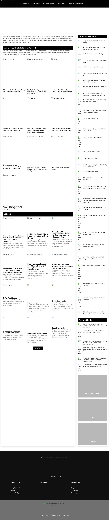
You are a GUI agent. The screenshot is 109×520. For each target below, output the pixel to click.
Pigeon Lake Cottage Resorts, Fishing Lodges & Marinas (13, 129)
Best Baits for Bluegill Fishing (91, 151)
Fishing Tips (26, 3)
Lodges (58, 3)
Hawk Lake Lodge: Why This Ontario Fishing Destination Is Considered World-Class (13, 270)
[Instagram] (57, 472)
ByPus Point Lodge (10, 298)
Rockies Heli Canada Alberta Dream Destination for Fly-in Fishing (37, 236)
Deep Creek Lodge (58, 328)
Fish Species (36, 3)
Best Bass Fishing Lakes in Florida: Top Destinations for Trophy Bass (37, 169)
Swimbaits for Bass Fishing (91, 171)
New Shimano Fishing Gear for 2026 (94, 265)
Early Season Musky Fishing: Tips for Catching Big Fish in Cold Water (13, 207)
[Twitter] (103, 4)
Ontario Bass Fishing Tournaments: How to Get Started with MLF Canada (12, 166)
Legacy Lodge (32, 303)
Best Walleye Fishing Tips (90, 118)
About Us (71, 3)
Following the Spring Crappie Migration (94, 86)
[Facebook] (100, 4)
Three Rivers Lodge (59, 301)
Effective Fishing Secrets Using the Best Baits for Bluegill (14, 91)
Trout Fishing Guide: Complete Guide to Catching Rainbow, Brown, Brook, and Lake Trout (95, 200)
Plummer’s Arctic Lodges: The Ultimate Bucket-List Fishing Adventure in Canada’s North (36, 267)
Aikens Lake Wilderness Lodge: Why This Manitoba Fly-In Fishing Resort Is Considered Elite (61, 235)
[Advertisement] (54, 19)
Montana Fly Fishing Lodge (37, 333)
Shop (63, 3)
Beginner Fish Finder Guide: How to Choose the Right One (61, 91)
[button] (38, 348)
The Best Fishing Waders (90, 158)
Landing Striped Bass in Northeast (93, 67)
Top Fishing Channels (48, 3)
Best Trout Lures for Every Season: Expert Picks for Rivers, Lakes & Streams (36, 130)
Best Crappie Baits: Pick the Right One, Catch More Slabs (61, 129)
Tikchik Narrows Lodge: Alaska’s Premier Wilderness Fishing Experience (62, 266)
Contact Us (79, 3)
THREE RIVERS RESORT (11, 332)
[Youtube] (105, 4)
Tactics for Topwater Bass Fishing (93, 54)
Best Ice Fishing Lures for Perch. (92, 137)
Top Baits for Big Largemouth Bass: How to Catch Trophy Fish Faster (37, 91)
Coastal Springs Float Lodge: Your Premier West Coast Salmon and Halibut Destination (13, 239)
